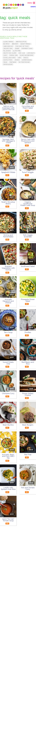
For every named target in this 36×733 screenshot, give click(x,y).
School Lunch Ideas (9, 57)
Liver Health (31, 53)
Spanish (17, 59)
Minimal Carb (13, 55)
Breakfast (15, 43)
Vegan (5, 62)
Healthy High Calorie (9, 53)
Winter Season (7, 64)
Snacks (26, 57)
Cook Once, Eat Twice (22, 46)
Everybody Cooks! (27, 48)
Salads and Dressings (26, 55)
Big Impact (6, 43)
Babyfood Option (21, 41)
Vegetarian (12, 62)
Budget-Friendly (26, 43)
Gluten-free (17, 50)
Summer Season (26, 59)
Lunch (5, 55)
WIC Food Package (24, 62)
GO (7, 112)
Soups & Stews (7, 59)
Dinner (17, 48)
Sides (19, 57)
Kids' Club (22, 53)
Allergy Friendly (8, 41)
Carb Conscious (8, 46)
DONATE (33, 6)
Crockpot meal (8, 48)
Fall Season (7, 50)
